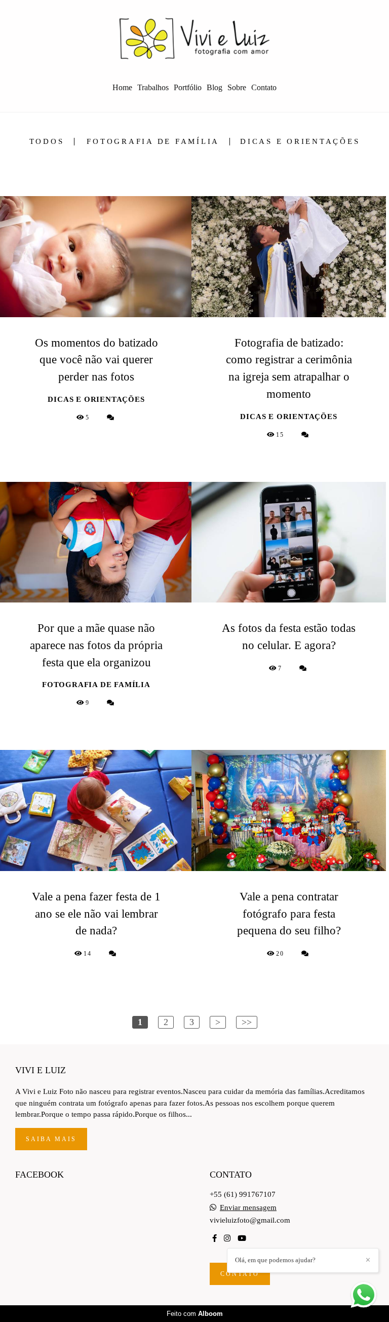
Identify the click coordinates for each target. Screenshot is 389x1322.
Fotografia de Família (153, 141)
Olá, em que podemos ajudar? (275, 1260)
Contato (264, 87)
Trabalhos (153, 87)
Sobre (236, 87)
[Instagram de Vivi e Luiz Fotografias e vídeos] (227, 1238)
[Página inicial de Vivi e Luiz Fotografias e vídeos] (194, 38)
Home (122, 87)
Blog (214, 87)
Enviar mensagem (248, 1208)
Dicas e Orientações (300, 141)
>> (247, 1022)
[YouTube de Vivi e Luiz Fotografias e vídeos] (242, 1238)
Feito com (195, 1313)
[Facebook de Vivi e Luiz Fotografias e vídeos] (214, 1238)
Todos (46, 141)
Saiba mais (51, 1139)
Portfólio (188, 87)
